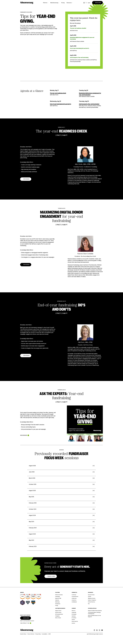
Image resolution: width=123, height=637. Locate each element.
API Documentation (59, 614)
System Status (58, 612)
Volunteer (57, 600)
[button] (45, 2)
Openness (74, 616)
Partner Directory (91, 601)
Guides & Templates (92, 600)
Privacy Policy (38, 634)
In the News (74, 617)
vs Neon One (74, 598)
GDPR (49, 634)
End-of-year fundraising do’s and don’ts (60, 104)
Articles (89, 596)
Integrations (57, 603)
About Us (73, 610)
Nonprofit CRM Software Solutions (95, 610)
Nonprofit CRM (58, 598)
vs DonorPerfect (75, 596)
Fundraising (57, 596)
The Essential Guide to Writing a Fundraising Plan (94, 613)
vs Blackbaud (74, 601)
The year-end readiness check (58, 93)
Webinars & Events (91, 598)
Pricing (63, 2)
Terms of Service (30, 634)
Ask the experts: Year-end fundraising (89, 104)
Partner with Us (75, 621)
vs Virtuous (74, 594)
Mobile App (57, 601)
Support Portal (58, 610)
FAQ (88, 603)
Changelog (57, 616)
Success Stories (91, 594)
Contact (73, 623)
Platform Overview (59, 594)
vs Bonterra (74, 600)
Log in (89, 2)
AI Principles (74, 614)
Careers (73, 619)
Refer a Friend (58, 617)
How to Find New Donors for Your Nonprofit (94, 616)
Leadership (74, 612)
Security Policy (23, 634)
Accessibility (44, 634)
